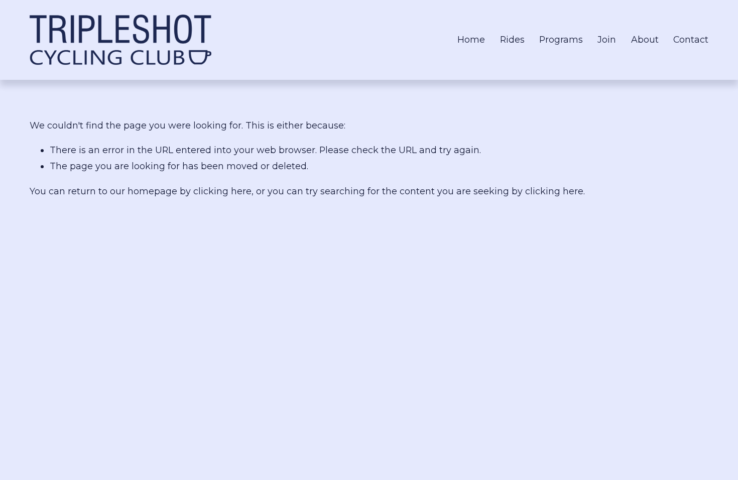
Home (471, 39)
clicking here (222, 191)
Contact (690, 39)
